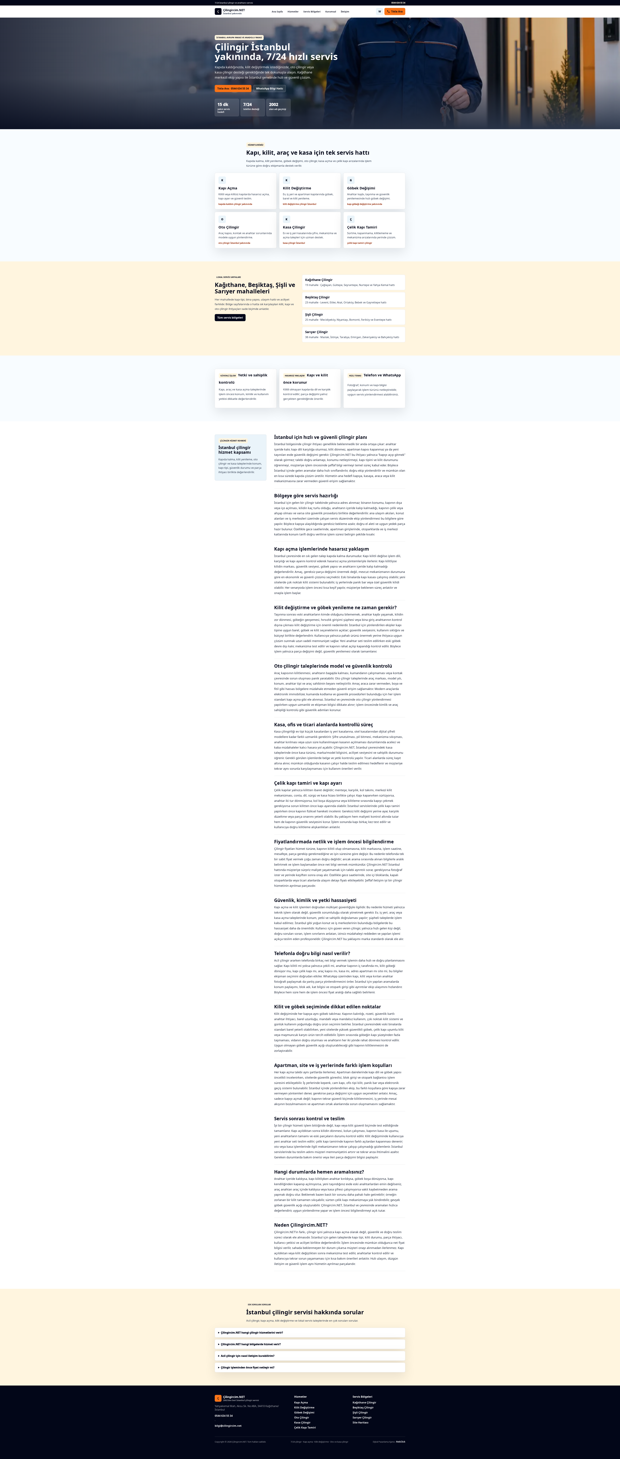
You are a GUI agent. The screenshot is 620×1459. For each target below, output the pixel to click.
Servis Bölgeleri (311, 11)
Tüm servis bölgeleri (230, 317)
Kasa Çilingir (302, 1422)
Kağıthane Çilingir (364, 1402)
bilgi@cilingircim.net (228, 1426)
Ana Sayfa (277, 11)
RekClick (400, 1441)
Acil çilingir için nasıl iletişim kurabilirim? (247, 1356)
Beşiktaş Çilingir (363, 1407)
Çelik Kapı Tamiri (305, 1427)
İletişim (345, 11)
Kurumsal (330, 11)
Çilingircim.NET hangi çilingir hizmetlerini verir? (252, 1332)
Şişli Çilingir (360, 1412)
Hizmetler (293, 11)
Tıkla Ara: (233, 88)
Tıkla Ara (397, 11)
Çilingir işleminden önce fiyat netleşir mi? (247, 1367)
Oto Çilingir (301, 1417)
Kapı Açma (301, 1402)
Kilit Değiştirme (304, 1407)
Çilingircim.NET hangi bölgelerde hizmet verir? (251, 1344)
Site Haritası (360, 1422)
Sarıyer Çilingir (362, 1417)
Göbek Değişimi (304, 1412)
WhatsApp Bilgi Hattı (269, 88)
